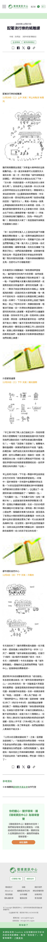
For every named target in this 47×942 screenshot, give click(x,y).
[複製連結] (34, 48)
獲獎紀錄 (23, 898)
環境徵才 (9, 887)
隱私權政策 (8, 898)
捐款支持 (30, 878)
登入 (43, 6)
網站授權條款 (38, 890)
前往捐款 (23, 842)
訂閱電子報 (16, 878)
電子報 (33, 6)
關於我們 (38, 887)
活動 (23, 887)
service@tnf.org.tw (27, 918)
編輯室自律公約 (23, 890)
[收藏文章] (13, 48)
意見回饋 (38, 898)
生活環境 (16, 42)
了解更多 (18, 938)
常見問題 (9, 894)
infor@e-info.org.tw (27, 920)
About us (9, 890)
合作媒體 (23, 894)
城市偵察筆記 (29, 42)
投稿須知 (38, 894)
